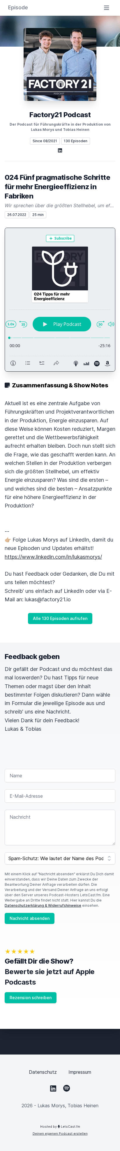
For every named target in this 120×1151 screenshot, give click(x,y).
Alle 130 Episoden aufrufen (60, 618)
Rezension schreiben (31, 997)
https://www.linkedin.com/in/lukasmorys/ (53, 557)
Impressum (79, 1072)
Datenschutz (43, 1072)
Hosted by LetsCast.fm (60, 1126)
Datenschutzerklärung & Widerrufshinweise (43, 905)
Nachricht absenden (30, 918)
